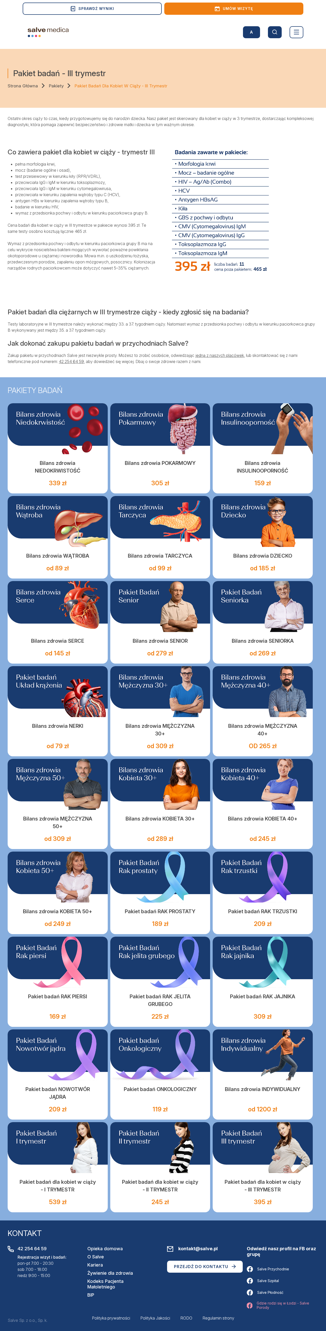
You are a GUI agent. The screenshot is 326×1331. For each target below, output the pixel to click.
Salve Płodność (270, 1292)
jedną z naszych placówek (219, 355)
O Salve (95, 1256)
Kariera (95, 1265)
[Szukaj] (275, 32)
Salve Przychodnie (273, 1269)
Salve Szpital (268, 1281)
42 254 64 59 (71, 361)
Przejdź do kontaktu (201, 1266)
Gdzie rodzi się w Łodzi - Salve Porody (283, 1305)
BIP (90, 1295)
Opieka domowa (105, 1248)
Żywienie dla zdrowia (110, 1273)
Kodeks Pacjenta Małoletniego (105, 1284)
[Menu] (296, 32)
